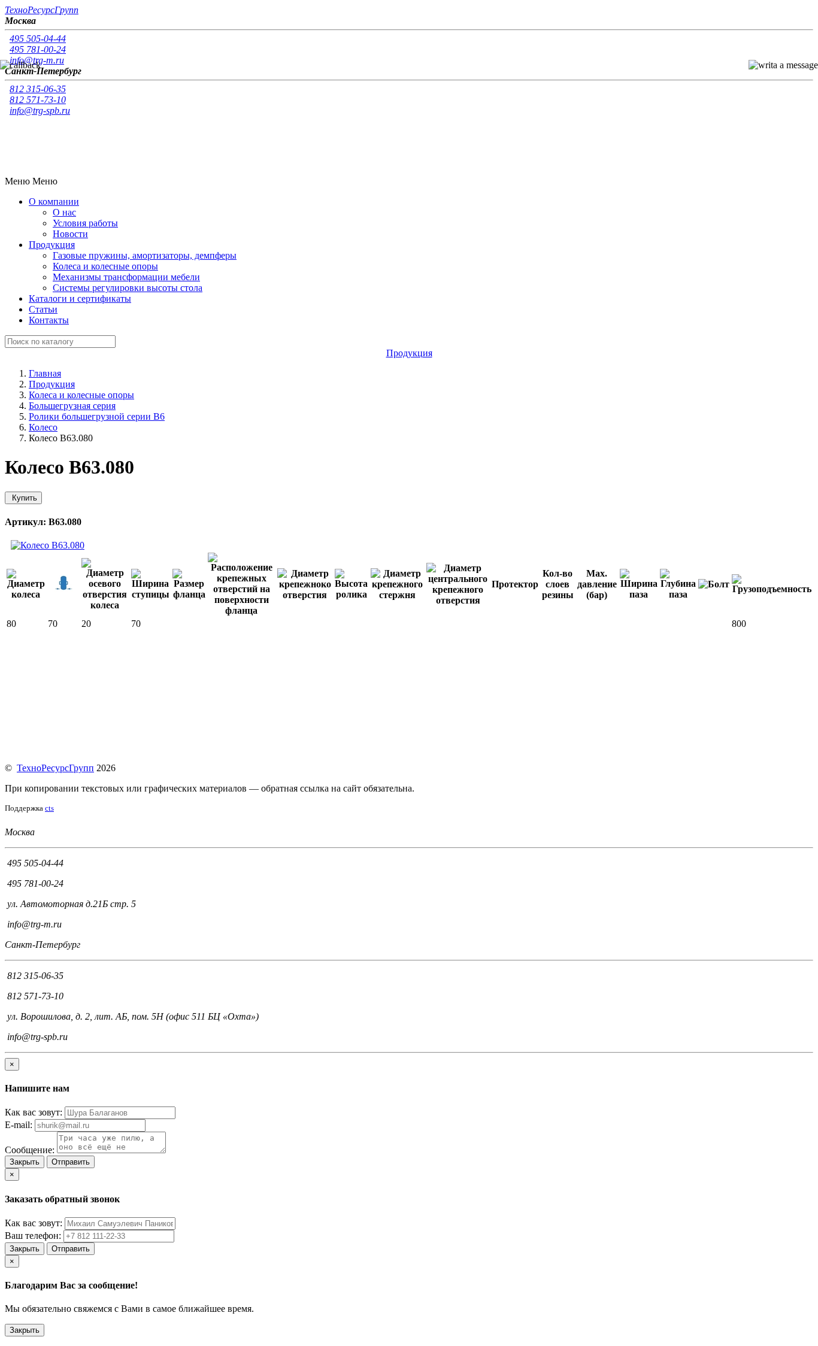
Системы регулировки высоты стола (127, 288)
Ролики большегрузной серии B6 (97, 416)
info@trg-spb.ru (40, 110)
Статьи (43, 309)
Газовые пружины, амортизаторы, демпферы (145, 255)
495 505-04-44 (38, 39)
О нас (64, 212)
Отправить (70, 1161)
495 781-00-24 (38, 49)
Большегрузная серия (72, 406)
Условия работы (85, 223)
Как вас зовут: (33, 1112)
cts (49, 808)
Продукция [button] (52, 245)
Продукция (52, 384)
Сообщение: (29, 1150)
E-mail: (18, 1125)
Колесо (43, 427)
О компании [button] (54, 201)
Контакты (49, 320)
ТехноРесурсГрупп (55, 768)
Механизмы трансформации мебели (126, 277)
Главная (45, 373)
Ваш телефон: (33, 1235)
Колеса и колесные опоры (105, 266)
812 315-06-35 (38, 89)
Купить (23, 497)
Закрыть (25, 1161)
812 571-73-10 (38, 100)
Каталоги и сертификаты (80, 298)
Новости (70, 234)
